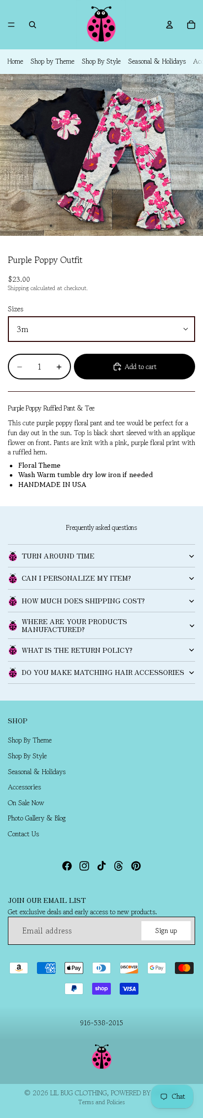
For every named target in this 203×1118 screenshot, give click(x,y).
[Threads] (119, 865)
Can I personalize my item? (76, 578)
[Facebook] (67, 865)
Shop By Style (101, 61)
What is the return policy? (77, 650)
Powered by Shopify (145, 1093)
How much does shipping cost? (83, 600)
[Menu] (11, 24)
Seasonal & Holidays (157, 61)
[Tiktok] (101, 865)
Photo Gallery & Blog (37, 818)
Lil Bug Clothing (78, 1093)
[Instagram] (84, 865)
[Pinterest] (136, 865)
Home (15, 61)
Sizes (15, 309)
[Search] (32, 25)
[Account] (169, 25)
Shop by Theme (52, 61)
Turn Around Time (58, 555)
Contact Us (23, 834)
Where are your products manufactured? (74, 625)
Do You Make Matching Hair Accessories (103, 672)
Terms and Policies (101, 1102)
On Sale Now (26, 803)
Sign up (166, 930)
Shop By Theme (30, 740)
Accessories (24, 787)
